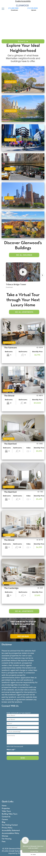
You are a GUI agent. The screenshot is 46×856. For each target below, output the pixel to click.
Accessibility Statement (11, 830)
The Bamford (10, 443)
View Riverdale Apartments (23, 227)
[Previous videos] (4, 275)
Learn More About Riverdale (23, 224)
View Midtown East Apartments (23, 168)
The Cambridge (11, 588)
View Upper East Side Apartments (23, 81)
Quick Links (7, 802)
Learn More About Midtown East (23, 166)
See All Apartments (24, 312)
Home (4, 805)
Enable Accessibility (23, 1)
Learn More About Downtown (23, 195)
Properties (6, 808)
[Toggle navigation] (2, 9)
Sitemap (5, 836)
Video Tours (6, 811)
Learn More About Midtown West (23, 137)
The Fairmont (10, 347)
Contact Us (6, 817)
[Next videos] (42, 275)
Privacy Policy (7, 828)
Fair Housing (6, 839)
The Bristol (9, 395)
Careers (5, 819)
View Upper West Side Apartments (23, 110)
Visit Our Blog (23, 636)
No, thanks (33, 854)
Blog (3, 822)
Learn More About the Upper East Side (23, 79)
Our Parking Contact (10, 825)
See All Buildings (24, 255)
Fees (3, 841)
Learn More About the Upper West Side (23, 108)
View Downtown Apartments (23, 197)
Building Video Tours (9, 814)
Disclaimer (7, 645)
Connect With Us (10, 706)
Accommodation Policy (10, 833)
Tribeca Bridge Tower (16, 284)
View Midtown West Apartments (23, 139)
